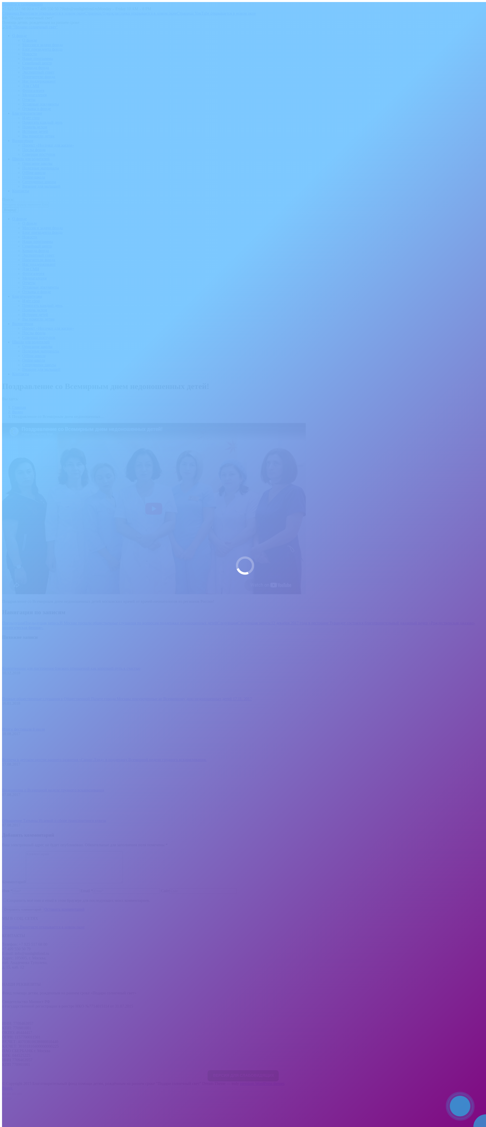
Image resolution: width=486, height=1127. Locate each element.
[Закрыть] (480, 1095)
